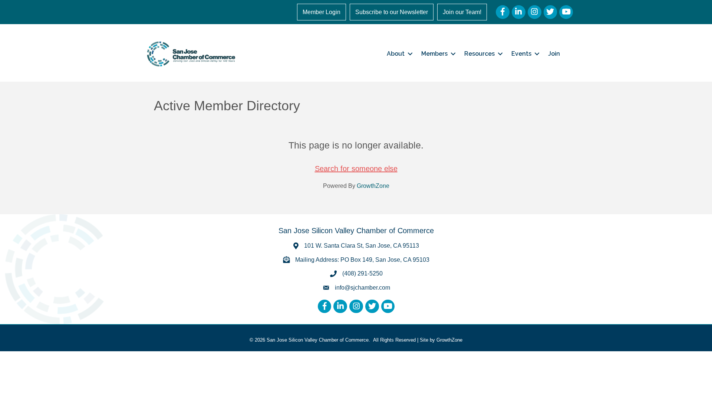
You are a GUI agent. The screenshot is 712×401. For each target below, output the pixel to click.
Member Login (321, 12)
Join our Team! (462, 12)
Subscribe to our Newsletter (391, 12)
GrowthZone (373, 186)
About (396, 53)
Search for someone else (356, 168)
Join (554, 53)
